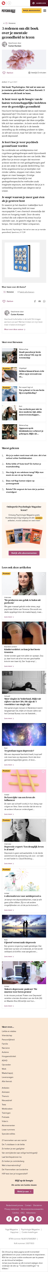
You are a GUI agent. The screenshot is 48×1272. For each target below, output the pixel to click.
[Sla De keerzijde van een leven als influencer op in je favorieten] (43, 771)
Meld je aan (23, 1191)
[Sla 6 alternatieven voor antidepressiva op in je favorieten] (43, 870)
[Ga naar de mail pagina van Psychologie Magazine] (16, 1219)
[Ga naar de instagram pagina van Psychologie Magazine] (31, 1219)
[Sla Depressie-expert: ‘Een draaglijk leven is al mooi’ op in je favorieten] (43, 821)
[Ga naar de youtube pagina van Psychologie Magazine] (24, 1219)
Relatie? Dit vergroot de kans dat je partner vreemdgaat (25, 490)
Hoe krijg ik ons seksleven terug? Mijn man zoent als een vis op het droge (24, 473)
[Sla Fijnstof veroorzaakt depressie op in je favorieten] (43, 917)
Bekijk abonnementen (31, 10)
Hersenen (12, 23)
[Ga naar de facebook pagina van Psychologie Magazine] (9, 1219)
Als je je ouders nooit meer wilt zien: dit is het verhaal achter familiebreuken (26, 456)
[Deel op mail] (39, 301)
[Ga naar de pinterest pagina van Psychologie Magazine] (39, 1219)
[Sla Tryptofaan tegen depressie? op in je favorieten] (43, 725)
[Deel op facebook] (35, 301)
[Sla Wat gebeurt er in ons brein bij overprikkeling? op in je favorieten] (14, 388)
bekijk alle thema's (27, 292)
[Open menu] (44, 10)
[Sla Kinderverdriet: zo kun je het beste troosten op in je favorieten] (43, 623)
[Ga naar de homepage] (8, 11)
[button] (39, 3)
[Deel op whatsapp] (44, 301)
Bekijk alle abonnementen (24, 553)
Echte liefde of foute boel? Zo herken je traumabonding (23, 465)
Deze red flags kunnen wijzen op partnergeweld (20, 482)
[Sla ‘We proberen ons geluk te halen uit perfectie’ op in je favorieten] (43, 574)
